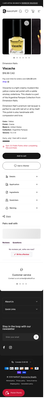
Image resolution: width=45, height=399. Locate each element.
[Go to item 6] (29, 57)
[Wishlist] (26, 11)
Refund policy (10, 381)
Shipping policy (15, 384)
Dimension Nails (10, 63)
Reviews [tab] (6, 243)
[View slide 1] (17, 283)
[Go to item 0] (14, 57)
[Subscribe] (36, 337)
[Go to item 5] (26, 57)
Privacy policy (20, 381)
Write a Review (24, 255)
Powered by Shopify (28, 377)
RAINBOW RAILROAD (28, 3)
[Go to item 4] (23, 57)
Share (8, 216)
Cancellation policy (27, 384)
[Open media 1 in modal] (26, 23)
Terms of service (32, 381)
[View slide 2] (20, 283)
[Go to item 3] (20, 57)
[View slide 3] (23, 283)
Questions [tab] (17, 243)
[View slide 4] (26, 283)
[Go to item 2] (17, 57)
